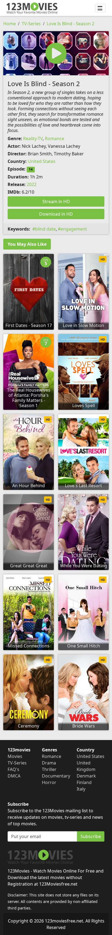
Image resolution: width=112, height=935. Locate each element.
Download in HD (56, 214)
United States (41, 161)
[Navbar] (100, 8)
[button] (56, 53)
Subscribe (90, 836)
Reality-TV (33, 138)
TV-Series (31, 24)
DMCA (14, 776)
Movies (15, 756)
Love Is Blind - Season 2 (70, 24)
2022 (31, 184)
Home (9, 24)
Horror (49, 782)
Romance (54, 138)
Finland (84, 782)
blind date (45, 229)
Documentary (56, 776)
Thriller (49, 769)
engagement (74, 229)
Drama (49, 763)
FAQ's (13, 769)
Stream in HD (56, 201)
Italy (81, 789)
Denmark (86, 776)
